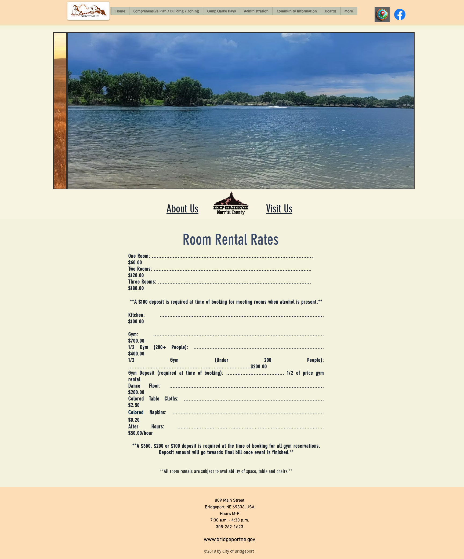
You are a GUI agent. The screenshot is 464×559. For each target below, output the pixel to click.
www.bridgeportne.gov (229, 539)
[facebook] (399, 14)
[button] (234, 110)
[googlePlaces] (382, 14)
